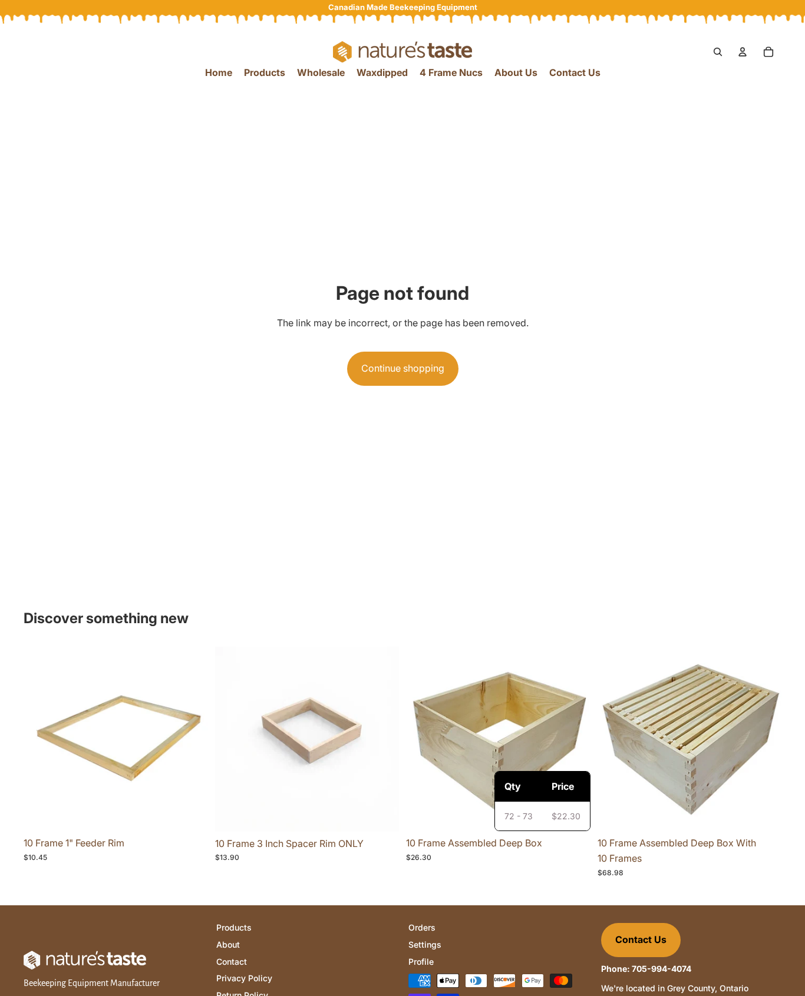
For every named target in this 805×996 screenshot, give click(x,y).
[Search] (718, 52)
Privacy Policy (244, 978)
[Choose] (763, 813)
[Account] (742, 52)
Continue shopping (402, 368)
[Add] (189, 813)
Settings (424, 944)
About (228, 944)
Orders (422, 927)
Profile (421, 962)
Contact (231, 962)
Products (234, 927)
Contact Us (641, 939)
